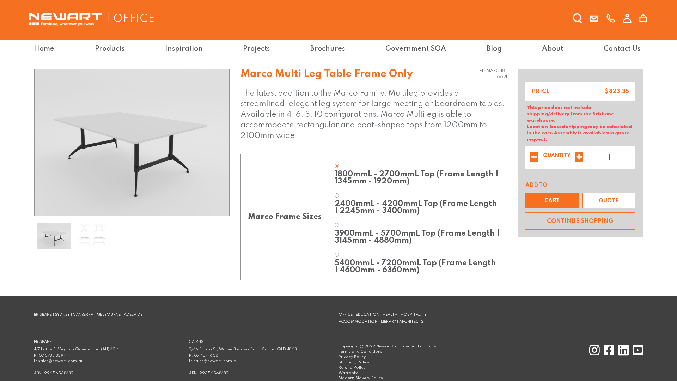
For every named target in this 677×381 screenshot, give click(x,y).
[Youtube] (636, 353)
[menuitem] (45, 49)
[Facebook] (608, 353)
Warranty (348, 373)
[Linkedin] (622, 353)
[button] (552, 200)
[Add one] (579, 157)
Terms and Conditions (360, 352)
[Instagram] (593, 353)
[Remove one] (534, 157)
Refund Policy (351, 367)
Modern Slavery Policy (360, 378)
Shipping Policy (353, 362)
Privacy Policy (352, 357)
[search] (577, 18)
